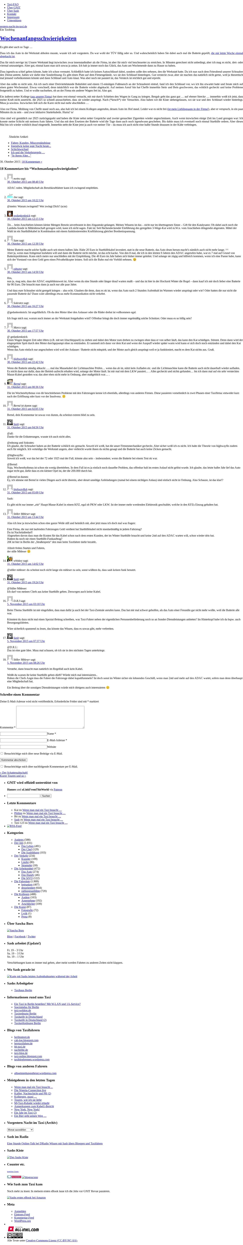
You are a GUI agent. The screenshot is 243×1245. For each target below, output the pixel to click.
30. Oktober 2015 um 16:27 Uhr (25, 306)
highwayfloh (20, 358)
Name (51, 733)
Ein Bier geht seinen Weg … (30, 1115)
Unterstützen (14, 20)
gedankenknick (22, 215)
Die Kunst (20, 906)
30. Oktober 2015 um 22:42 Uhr (25, 362)
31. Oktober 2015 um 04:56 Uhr (25, 427)
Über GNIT (13, 7)
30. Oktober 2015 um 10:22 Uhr (25, 200)
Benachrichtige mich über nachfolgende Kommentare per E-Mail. (41, 766)
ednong (18, 268)
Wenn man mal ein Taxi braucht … (42, 809)
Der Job (18, 842)
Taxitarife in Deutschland (28, 1016)
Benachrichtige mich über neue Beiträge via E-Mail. (33, 753)
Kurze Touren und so (13, 775)
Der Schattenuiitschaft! (14, 772)
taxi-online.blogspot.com (28, 1056)
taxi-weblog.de (22, 1010)
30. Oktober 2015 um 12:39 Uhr (25, 243)
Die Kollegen (21, 894)
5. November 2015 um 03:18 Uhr (26, 604)
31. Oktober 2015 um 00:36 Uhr (25, 386)
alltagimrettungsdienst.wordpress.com (35, 1073)
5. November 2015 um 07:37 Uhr (26, 641)
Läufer (25, 862)
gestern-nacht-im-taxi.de (13, 26)
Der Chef (26, 849)
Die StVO (27, 878)
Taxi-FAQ (13, 4)
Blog (10, 936)
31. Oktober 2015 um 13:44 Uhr (25, 517)
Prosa (24, 916)
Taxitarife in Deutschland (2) (30, 1019)
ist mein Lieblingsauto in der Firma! (188, 109)
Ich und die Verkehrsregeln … (28, 152)
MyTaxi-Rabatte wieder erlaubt (31, 1103)
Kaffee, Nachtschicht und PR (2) (32, 1093)
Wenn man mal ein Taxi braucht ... (33, 1087)
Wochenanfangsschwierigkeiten (38, 38)
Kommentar (7, 727)
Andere (25, 897)
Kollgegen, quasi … (25, 1096)
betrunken (27, 884)
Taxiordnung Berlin (25, 1013)
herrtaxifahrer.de (23, 1043)
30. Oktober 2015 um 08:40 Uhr (25, 181)
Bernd (17, 383)
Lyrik (24, 913)
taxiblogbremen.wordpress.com (31, 1059)
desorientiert (28, 887)
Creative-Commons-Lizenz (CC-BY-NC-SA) (51, 1240)
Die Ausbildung (30, 852)
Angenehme (28, 900)
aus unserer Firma (41, 96)
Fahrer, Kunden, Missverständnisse (30, 142)
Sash (16, 424)
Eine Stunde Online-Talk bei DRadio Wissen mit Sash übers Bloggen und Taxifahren (55, 1143)
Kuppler (26, 858)
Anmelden (20, 1211)
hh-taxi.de (19, 1046)
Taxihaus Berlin (23, 990)
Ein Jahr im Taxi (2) (25, 1112)
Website (51, 746)
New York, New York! (27, 1109)
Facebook (20, 936)
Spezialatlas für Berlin (26, 1007)
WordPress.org (22, 1220)
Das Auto (26, 871)
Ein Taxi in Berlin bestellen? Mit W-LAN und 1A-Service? (47, 1003)
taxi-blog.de (21, 1053)
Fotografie (27, 910)
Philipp (18, 813)
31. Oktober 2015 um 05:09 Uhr (25, 492)
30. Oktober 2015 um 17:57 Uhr (25, 330)
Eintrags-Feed (22, 1214)
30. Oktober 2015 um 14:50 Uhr (25, 272)
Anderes (19, 839)
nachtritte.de (21, 1049)
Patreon (58, 789)
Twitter (32, 936)
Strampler (26, 865)
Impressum (13, 17)
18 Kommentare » (32, 161)
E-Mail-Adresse (57, 740)
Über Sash (13, 10)
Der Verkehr (21, 855)
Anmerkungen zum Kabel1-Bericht (34, 1106)
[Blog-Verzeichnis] (14, 1177)
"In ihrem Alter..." (21, 155)
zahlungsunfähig (30, 890)
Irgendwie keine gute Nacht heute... (31, 146)
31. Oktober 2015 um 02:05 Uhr (25, 408)
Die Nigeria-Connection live (30, 1090)
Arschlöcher (28, 903)
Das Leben (27, 846)
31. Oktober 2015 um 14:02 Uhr (25, 563)
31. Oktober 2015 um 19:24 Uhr (25, 582)
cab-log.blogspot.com (26, 1040)
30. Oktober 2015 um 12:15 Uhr (25, 218)
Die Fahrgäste (22, 881)
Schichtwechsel (19, 149)
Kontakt (11, 13)
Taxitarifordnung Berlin (27, 1023)
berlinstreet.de (22, 1037)
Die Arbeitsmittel (23, 868)
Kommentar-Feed (24, 1217)
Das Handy (27, 874)
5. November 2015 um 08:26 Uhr (26, 662)
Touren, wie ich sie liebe (28, 1099)
